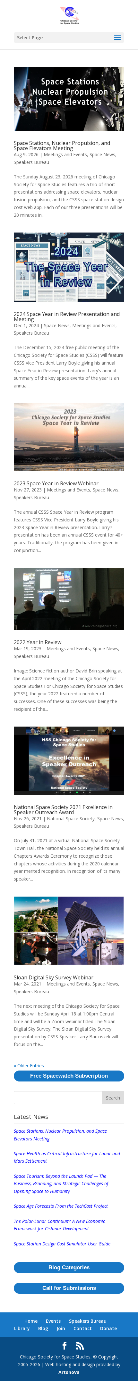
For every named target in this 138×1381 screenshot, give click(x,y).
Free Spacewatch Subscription (69, 1076)
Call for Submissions (69, 1288)
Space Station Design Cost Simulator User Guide (62, 1244)
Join (60, 1328)
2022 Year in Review (37, 642)
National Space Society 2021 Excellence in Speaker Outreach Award (63, 810)
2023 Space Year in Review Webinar (56, 483)
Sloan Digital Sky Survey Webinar (53, 977)
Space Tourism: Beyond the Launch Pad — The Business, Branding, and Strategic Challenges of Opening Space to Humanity (61, 1184)
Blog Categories (69, 1267)
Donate (108, 1328)
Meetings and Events (65, 154)
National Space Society (71, 818)
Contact (82, 1328)
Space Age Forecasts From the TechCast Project (61, 1206)
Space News (102, 154)
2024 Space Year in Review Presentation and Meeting (67, 316)
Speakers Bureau (31, 162)
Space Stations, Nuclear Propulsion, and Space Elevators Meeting (62, 145)
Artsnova (69, 1372)
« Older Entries (29, 1065)
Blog (43, 1328)
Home (31, 1321)
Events (53, 1321)
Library (22, 1328)
